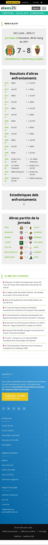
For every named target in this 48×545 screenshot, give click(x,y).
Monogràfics (6, 445)
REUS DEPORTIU (11, 252)
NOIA (7, 227)
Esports (36, 8)
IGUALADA (9, 232)
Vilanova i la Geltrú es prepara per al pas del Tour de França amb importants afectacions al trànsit (22, 285)
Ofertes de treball (8, 470)
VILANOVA (38, 232)
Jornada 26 (11, 38)
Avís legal (42, 531)
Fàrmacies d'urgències (10, 479)
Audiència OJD (28, 536)
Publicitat (17, 536)
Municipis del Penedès (10, 440)
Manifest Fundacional (10, 495)
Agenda (4, 460)
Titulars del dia (7, 426)
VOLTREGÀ (38, 242)
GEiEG (36, 247)
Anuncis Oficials (8, 474)
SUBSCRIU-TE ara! (13, 2)
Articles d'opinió (8, 430)
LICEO (36, 257)
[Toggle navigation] (44, 8)
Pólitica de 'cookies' (28, 531)
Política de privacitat (9, 531)
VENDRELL (38, 237)
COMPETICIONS (8, 13)
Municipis (25, 2)
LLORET (8, 242)
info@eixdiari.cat (8, 509)
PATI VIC (8, 247)
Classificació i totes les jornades (24, 59)
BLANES (8, 237)
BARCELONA (9, 257)
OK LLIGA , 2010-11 (22, 13)
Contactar (5, 504)
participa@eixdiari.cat (10, 512)
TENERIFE (37, 252)
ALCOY (36, 227)
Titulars (36, 2)
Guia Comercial (7, 465)
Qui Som (5, 500)
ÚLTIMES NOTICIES (37, 13)
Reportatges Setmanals (10, 435)
